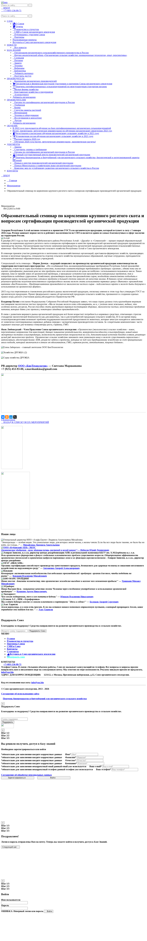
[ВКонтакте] (3, 417)
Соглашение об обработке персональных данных (26, 775)
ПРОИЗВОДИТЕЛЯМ (16, 100)
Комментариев (8, 420)
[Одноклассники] (7, 417)
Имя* (68, 754)
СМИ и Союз (13, 646)
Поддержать (7, 722)
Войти (53, 778)
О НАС (10, 21)
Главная (13, 180)
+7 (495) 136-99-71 (12, 664)
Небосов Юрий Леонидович (94, 550)
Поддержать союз (16, 657)
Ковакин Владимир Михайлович (30, 576)
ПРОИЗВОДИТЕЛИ (15, 79)
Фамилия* (70, 757)
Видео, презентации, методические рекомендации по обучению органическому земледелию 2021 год (62, 131)
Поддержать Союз (37, 631)
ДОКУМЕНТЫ (13, 144)
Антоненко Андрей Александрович (61, 568)
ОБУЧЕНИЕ (12, 126)
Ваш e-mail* (95, 766)
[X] (15, 417)
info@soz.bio (7, 672)
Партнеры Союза (16, 644)
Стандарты (13, 651)
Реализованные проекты (25, 39)
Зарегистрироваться (17, 778)
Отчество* (70, 760)
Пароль (5, 905)
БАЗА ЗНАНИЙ (14, 50)
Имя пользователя (10, 900)
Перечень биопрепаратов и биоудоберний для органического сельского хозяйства (45, 698)
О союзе (11, 638)
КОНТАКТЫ (12, 171)
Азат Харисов (46, 609)
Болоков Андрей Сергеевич (104, 602)
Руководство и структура (20, 641)
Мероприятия (13, 185)
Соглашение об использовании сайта (20, 693)
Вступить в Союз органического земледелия (34, 42)
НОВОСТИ (12, 45)
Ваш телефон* (103, 769)
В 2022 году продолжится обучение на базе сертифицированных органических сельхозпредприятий (62, 128)
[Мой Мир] (11, 417)
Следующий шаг (9, 847)
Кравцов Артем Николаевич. (32, 591)
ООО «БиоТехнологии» (33, 365)
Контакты (12, 649)
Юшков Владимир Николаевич (76, 596)
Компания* (71, 763)
